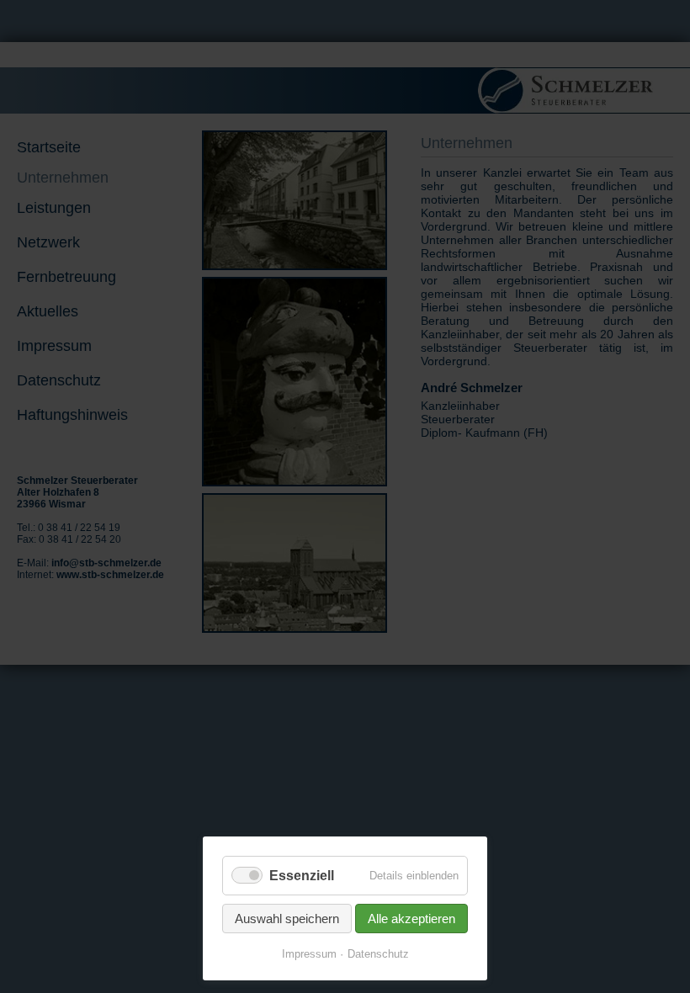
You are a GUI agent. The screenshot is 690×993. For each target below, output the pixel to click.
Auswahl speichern (287, 918)
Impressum (309, 954)
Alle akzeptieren (411, 918)
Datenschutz (378, 954)
